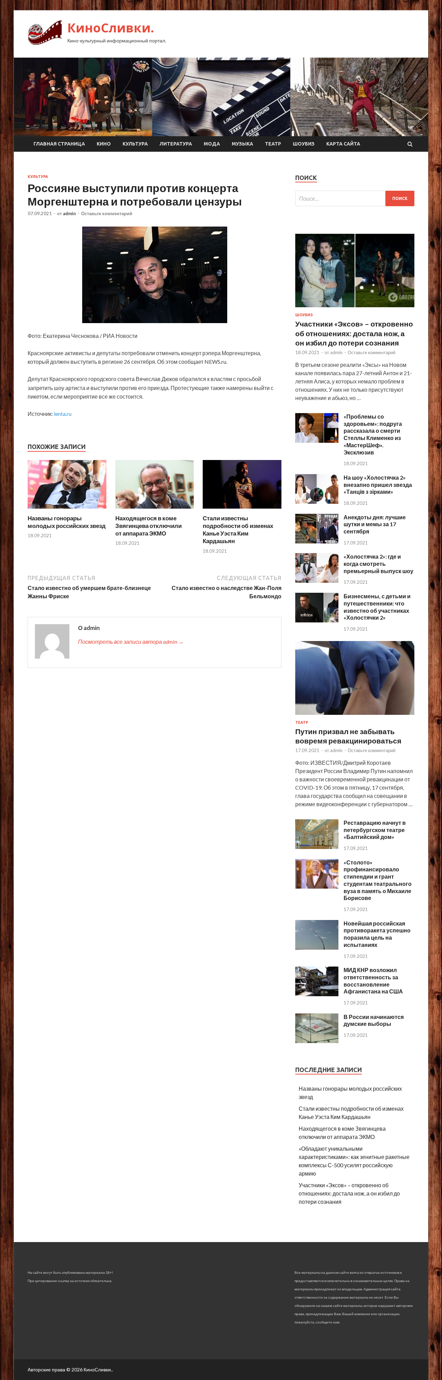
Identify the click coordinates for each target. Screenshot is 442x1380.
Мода (212, 144)
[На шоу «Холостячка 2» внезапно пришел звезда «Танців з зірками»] (316, 501)
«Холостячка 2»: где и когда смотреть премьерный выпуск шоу (378, 563)
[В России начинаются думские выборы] (316, 1041)
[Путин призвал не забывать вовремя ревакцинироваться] (354, 716)
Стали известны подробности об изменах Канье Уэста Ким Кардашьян (238, 529)
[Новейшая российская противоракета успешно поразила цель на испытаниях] (316, 947)
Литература (176, 144)
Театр (273, 144)
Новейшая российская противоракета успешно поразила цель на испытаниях (377, 934)
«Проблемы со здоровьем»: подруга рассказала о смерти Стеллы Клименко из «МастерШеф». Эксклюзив (373, 434)
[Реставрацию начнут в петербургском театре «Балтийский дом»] (316, 846)
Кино (104, 144)
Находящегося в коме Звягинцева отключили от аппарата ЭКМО (148, 525)
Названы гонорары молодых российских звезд (67, 521)
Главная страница (59, 144)
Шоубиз (304, 144)
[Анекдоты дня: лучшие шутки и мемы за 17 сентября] (316, 541)
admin (69, 213)
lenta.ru (62, 413)
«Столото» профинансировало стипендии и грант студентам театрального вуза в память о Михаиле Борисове (378, 880)
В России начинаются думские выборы (374, 1020)
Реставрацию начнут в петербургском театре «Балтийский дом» (375, 829)
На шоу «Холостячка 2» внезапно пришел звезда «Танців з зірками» (378, 484)
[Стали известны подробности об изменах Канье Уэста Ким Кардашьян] (242, 510)
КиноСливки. (110, 27)
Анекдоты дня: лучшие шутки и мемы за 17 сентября (375, 524)
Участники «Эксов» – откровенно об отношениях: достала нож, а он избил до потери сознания (354, 333)
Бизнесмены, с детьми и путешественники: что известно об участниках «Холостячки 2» (377, 607)
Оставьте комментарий (106, 213)
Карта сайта (343, 144)
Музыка (242, 144)
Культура (135, 144)
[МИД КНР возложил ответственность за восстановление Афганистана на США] (316, 994)
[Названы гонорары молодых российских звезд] (67, 510)
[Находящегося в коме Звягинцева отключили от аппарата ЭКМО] (154, 510)
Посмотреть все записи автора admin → (131, 641)
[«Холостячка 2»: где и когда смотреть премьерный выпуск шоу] (316, 580)
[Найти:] (354, 198)
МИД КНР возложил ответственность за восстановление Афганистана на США (373, 980)
